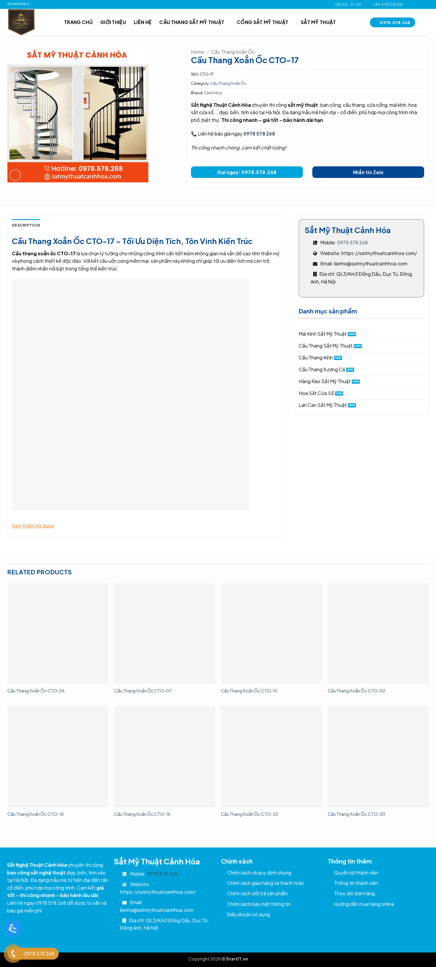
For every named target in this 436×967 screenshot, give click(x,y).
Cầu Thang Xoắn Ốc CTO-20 (356, 814)
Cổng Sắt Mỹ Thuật (262, 22)
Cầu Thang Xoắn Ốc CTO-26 (36, 690)
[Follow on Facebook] (408, 4)
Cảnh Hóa (213, 92)
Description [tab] (26, 225)
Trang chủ (78, 22)
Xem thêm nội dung (33, 525)
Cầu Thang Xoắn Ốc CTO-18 (35, 814)
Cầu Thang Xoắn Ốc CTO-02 (356, 690)
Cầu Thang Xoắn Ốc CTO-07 (143, 690)
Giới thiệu (113, 22)
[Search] (426, 22)
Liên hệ (143, 22)
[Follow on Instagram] (414, 4)
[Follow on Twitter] (420, 4)
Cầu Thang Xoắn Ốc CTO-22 (249, 814)
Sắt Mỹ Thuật (318, 22)
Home (197, 52)
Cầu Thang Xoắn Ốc (233, 52)
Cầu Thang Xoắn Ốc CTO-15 (249, 690)
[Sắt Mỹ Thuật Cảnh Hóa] (31, 22)
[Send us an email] (425, 4)
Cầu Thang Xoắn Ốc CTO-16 (142, 814)
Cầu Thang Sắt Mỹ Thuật (191, 22)
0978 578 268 (259, 133)
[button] (15, 175)
